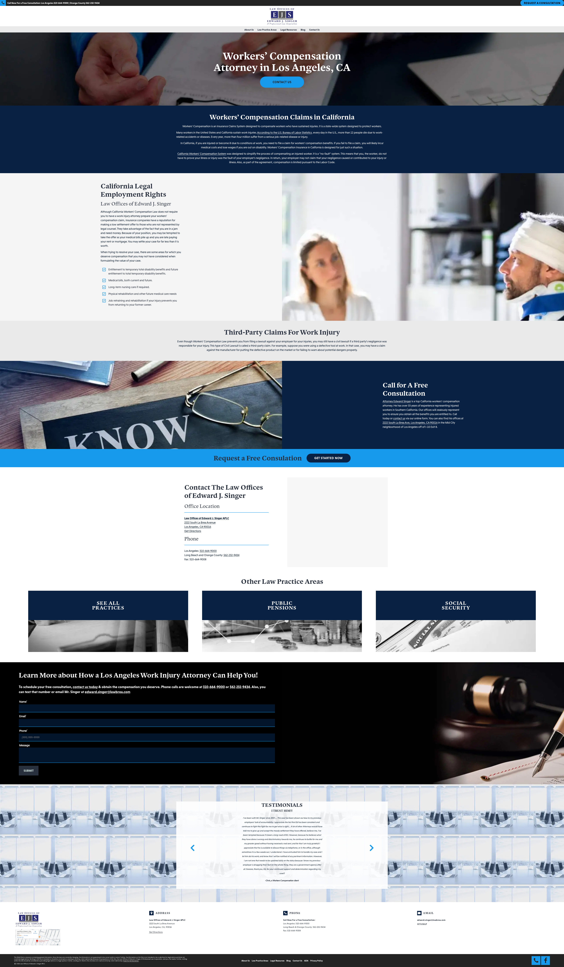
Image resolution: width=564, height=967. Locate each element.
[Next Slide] (373, 822)
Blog (303, 29)
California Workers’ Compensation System (201, 153)
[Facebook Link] (545, 913)
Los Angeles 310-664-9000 (54, 3)
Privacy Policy (316, 913)
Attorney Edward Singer (397, 401)
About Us (249, 29)
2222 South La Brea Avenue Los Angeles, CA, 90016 (167, 876)
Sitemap (422, 877)
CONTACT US (282, 82)
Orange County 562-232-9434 (85, 3)
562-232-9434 (231, 555)
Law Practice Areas (267, 29)
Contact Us (314, 29)
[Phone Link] (536, 913)
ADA (306, 913)
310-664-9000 (208, 550)
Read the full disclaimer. (131, 913)
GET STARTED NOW (328, 458)
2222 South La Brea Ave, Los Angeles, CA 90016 (410, 422)
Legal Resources (288, 29)
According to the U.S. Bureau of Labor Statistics (284, 132)
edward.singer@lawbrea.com (107, 692)
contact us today (85, 687)
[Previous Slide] (191, 822)
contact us (399, 418)
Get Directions (192, 531)
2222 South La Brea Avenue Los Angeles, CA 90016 (206, 522)
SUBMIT (29, 770)
